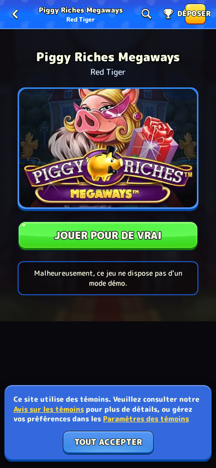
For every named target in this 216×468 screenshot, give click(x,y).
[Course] (168, 14)
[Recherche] (146, 14)
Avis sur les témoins (49, 409)
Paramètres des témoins (146, 419)
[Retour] (15, 14)
